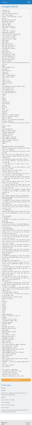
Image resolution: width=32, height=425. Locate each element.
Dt (4, 2)
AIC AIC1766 (5, 407)
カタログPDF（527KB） (8, 400)
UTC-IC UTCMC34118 (7, 405)
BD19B (3, 388)
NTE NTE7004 (5, 402)
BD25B (3, 397)
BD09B (3, 390)
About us (28, 422)
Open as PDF (17, 380)
